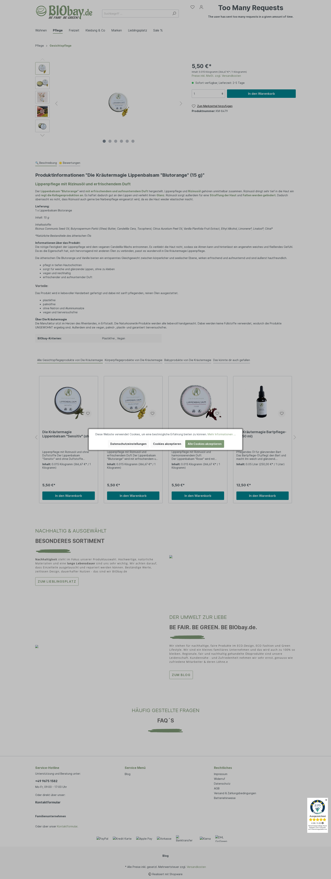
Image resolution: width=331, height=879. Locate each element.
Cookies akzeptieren (167, 443)
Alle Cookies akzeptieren (205, 443)
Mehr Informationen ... (222, 434)
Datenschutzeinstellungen (128, 443)
